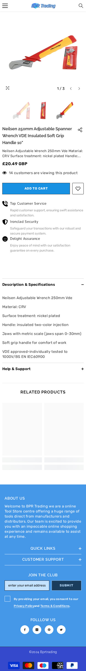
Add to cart (36, 188)
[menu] (5, 5)
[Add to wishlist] (78, 188)
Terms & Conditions (54, 606)
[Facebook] (24, 629)
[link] (22, 459)
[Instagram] (37, 629)
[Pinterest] (49, 629)
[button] (71, 89)
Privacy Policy (24, 606)
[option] (43, 52)
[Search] (81, 5)
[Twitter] (61, 629)
